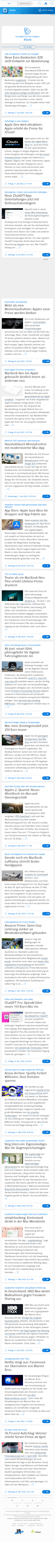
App (46, 3)
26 (47, 1206)
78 (47, 714)
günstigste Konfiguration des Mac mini (36, 739)
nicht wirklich (39, 322)
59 (47, 637)
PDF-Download (22, 816)
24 (47, 846)
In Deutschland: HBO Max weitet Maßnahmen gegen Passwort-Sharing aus (27, 1295)
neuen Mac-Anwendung (36, 212)
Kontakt (52, 3)
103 (47, 361)
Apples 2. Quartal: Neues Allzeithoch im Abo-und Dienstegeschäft (22, 793)
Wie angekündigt (33, 1154)
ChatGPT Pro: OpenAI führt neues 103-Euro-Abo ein (23, 1004)
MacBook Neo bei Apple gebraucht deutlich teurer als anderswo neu (25, 377)
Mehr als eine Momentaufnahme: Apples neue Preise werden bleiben (27, 309)
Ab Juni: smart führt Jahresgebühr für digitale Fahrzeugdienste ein (22, 652)
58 (47, 778)
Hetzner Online (40, 1446)
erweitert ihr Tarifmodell (36, 874)
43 (47, 1492)
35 (47, 1421)
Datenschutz (31, 1525)
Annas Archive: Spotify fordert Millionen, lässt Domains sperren (26, 1077)
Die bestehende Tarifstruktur (28, 1048)
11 (47, 496)
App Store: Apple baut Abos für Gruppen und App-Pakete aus (26, 512)
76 (47, 184)
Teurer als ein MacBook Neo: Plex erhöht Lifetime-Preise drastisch (25, 581)
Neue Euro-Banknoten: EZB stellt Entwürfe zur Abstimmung (27, 59)
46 (47, 991)
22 (47, 255)
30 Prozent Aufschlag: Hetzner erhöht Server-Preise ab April (26, 1435)
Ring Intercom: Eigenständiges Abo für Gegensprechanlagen (26, 1146)
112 (47, 914)
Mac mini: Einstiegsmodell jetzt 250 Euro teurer (26, 727)
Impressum (20, 1525)
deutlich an (30, 601)
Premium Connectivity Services (26, 691)
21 (47, 1061)
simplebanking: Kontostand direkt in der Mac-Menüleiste (25, 1219)
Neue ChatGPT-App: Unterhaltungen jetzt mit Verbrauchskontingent (22, 199)
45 (47, 113)
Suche (40, 3)
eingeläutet (21, 80)
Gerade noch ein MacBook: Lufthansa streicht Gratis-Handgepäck (24, 861)
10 (47, 432)
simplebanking (35, 1240)
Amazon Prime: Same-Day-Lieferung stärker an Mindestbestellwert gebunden (25, 929)
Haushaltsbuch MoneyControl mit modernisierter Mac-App (25, 446)
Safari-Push (40, 1525)
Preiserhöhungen (33, 328)
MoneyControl (31, 460)
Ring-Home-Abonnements (17, 1189)
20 (47, 1279)
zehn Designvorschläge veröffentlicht (22, 93)
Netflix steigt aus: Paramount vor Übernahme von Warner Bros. (25, 1366)
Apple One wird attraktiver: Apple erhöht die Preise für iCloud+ (24, 128)
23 (47, 1132)
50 (47, 1350)
